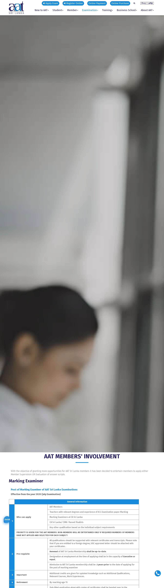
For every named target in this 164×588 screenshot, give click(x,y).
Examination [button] (89, 10)
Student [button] (57, 10)
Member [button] (72, 10)
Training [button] (107, 10)
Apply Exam (51, 3)
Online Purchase (120, 3)
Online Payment (97, 3)
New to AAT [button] (41, 10)
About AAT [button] (146, 10)
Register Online (74, 3)
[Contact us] (158, 573)
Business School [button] (126, 10)
